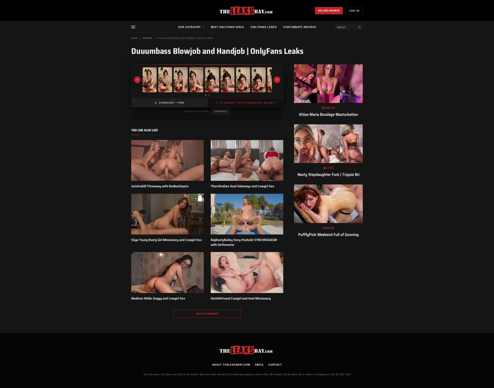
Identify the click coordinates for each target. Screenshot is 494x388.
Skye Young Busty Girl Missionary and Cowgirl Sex (166, 240)
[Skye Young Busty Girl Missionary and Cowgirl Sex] (167, 214)
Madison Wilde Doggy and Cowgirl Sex (158, 298)
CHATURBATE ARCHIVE (299, 27)
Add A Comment (207, 313)
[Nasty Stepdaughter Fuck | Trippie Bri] (328, 143)
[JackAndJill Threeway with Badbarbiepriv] (167, 160)
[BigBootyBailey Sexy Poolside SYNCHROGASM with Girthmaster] (247, 214)
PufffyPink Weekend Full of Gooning (328, 235)
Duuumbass (220, 111)
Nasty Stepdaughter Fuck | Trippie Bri (329, 174)
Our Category (189, 27)
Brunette (328, 108)
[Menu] (133, 27)
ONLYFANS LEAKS (264, 27)
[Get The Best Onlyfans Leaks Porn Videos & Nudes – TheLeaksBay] (247, 10)
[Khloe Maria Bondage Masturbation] (328, 83)
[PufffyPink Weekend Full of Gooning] (328, 203)
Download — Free (171, 102)
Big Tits (328, 168)
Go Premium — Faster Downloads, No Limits (247, 102)
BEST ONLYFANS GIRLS (227, 27)
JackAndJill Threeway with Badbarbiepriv (160, 186)
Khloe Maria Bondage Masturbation (328, 114)
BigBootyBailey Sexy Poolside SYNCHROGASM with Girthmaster (244, 242)
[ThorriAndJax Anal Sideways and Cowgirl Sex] (247, 160)
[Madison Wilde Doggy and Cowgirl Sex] (167, 272)
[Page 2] (209, 95)
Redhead (328, 228)
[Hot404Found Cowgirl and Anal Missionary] (247, 272)
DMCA (259, 364)
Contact (275, 364)
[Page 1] (206, 95)
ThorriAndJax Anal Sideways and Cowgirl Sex (242, 186)
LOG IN (354, 10)
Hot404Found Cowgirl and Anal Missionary (241, 298)
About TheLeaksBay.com (231, 364)
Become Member (329, 10)
